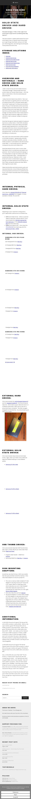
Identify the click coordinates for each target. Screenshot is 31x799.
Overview (8, 56)
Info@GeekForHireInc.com (8, 688)
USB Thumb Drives (11, 64)
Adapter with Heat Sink (15, 606)
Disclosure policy (12, 779)
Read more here (10, 551)
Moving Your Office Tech (8, 760)
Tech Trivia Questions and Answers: (10, 752)
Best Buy (19, 245)
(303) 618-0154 (5, 685)
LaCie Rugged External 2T (21, 401)
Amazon (16, 252)
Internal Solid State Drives (12, 59)
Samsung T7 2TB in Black (12, 513)
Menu (16, 2)
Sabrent (23, 593)
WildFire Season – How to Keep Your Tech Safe (13, 749)
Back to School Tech (7, 745)
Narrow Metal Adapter (11, 591)
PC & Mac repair (15, 726)
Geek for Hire (15, 10)
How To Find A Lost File (7, 756)
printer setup (24, 728)
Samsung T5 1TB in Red (12, 464)
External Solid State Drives (13, 63)
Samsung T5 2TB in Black (12, 489)
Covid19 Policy (14, 781)
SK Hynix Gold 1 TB (10, 362)
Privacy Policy (11, 778)
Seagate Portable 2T (12, 403)
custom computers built (15, 729)
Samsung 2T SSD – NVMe (12, 228)
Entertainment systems (18, 732)
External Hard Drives (11, 61)
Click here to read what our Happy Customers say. (14, 769)
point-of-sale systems (14, 734)
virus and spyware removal (14, 728)
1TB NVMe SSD (9, 227)
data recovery (5, 729)
